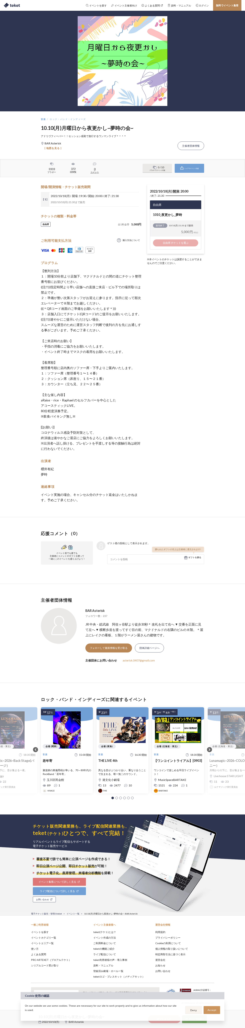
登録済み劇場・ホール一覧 (108, 971)
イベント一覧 (73, 913)
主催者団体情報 (191, 145)
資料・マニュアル (103, 965)
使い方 (35, 948)
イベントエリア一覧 (42, 943)
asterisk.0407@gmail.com (139, 660)
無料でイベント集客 (227, 5)
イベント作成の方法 (104, 937)
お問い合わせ (162, 971)
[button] (112, 798)
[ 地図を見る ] (53, 148)
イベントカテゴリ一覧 (43, 937)
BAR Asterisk (95, 611)
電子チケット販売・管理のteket (46, 913)
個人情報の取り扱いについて (171, 948)
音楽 (43, 119)
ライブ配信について (104, 954)
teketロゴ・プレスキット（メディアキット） (119, 976)
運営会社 (160, 959)
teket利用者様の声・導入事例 (110, 959)
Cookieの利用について (168, 943)
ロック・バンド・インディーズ (68, 119)
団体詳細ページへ (149, 647)
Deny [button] (193, 1010)
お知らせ (160, 965)
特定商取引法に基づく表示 (170, 954)
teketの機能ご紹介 (104, 948)
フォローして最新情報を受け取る (109, 647)
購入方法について (131, 240)
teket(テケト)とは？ (104, 932)
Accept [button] (212, 1010)
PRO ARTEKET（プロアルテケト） (51, 959)
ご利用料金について (104, 943)
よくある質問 (38, 954)
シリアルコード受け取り (45, 965)
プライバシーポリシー (167, 937)
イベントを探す (40, 932)
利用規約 (160, 932)
